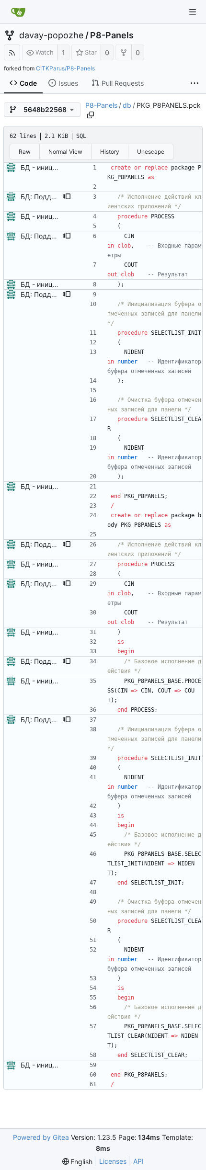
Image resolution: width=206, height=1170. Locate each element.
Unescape (150, 151)
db (127, 105)
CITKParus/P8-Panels (65, 68)
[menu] (77, 1162)
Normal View (65, 151)
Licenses (112, 1161)
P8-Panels (112, 35)
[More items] (194, 83)
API (138, 1161)
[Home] (18, 12)
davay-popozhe (51, 35)
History (109, 151)
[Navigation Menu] (192, 12)
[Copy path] (90, 115)
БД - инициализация (54, 167)
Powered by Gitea (41, 1137)
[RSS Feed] (12, 52)
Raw (25, 151)
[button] (66, 197)
